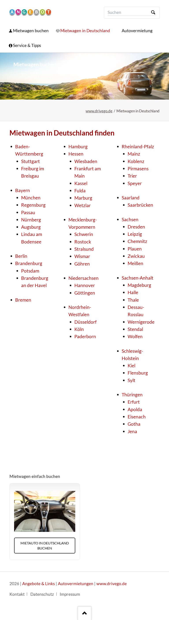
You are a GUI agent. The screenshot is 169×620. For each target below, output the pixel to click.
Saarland (131, 197)
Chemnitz (137, 241)
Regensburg (33, 205)
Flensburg (138, 373)
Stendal (135, 329)
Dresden (136, 227)
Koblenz (136, 161)
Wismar (82, 256)
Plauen (135, 249)
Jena (132, 431)
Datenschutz (42, 594)
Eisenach (137, 417)
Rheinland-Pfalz (138, 146)
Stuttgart (30, 161)
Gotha (134, 424)
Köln (79, 329)
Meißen (135, 263)
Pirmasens (138, 168)
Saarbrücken (140, 205)
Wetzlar (82, 205)
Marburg (83, 198)
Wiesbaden (85, 161)
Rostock (82, 242)
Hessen (75, 154)
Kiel (131, 365)
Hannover (84, 285)
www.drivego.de (99, 111)
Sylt (131, 380)
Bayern (22, 190)
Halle (133, 292)
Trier (132, 176)
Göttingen (84, 293)
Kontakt (17, 594)
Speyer (135, 183)
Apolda (135, 409)
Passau (28, 212)
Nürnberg (31, 220)
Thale (133, 300)
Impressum (70, 594)
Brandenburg (28, 263)
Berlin (21, 256)
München (30, 197)
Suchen (153, 12)
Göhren (82, 264)
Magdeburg (139, 285)
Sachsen (130, 219)
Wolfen (135, 336)
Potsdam (30, 271)
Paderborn (85, 336)
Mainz (134, 154)
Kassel (80, 183)
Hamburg (78, 146)
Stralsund (84, 249)
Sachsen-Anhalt (137, 278)
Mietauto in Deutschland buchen (44, 545)
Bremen (23, 300)
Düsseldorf (85, 322)
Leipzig (135, 234)
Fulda (80, 190)
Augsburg (31, 227)
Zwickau (136, 256)
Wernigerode (141, 322)
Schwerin (83, 234)
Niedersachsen (83, 278)
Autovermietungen (75, 583)
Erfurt (134, 402)
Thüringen (132, 394)
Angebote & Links (38, 583)
